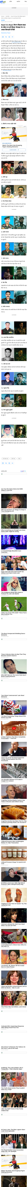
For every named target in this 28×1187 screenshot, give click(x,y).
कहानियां (18, 1)
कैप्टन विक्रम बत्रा (16, 41)
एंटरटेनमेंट (7, 16)
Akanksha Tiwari (5, 33)
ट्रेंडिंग (10, 1)
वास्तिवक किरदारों (7, 70)
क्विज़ (26, 1)
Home (2, 16)
